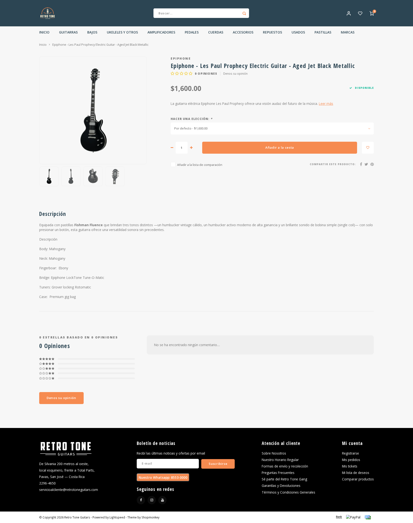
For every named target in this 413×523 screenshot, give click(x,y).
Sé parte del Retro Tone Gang (284, 479)
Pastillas (323, 32)
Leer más (326, 103)
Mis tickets (349, 466)
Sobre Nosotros (274, 453)
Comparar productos (358, 479)
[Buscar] (244, 13)
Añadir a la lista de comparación (199, 165)
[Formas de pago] (338, 517)
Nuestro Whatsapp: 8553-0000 (163, 477)
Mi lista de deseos (355, 472)
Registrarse (350, 453)
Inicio (44, 32)
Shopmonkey (150, 517)
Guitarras (68, 32)
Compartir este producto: (333, 164)
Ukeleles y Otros (122, 32)
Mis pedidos (351, 459)
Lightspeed (117, 517)
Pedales (192, 32)
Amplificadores (161, 32)
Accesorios (243, 32)
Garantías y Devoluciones (281, 485)
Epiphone (181, 58)
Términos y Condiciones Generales (288, 492)
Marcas (347, 32)
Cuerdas (215, 32)
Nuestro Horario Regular (280, 459)
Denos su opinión (235, 73)
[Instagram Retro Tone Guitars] (151, 500)
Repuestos (272, 32)
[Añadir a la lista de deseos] (368, 148)
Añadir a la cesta (279, 147)
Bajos (92, 32)
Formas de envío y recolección (285, 466)
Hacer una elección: (191, 119)
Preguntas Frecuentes (278, 472)
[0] (372, 13)
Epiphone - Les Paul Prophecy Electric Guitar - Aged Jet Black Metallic (100, 45)
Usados (298, 32)
